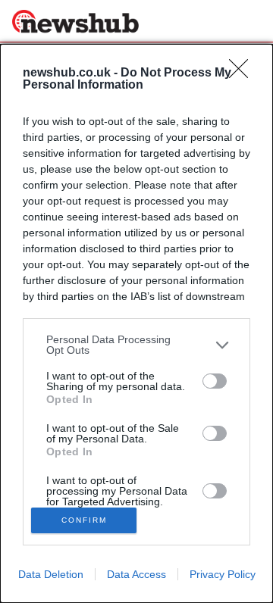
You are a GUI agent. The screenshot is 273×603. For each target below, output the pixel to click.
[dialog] (136, 323)
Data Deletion (50, 574)
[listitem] (136, 344)
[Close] (243, 73)
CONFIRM (84, 520)
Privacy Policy (223, 574)
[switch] (214, 381)
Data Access (136, 574)
